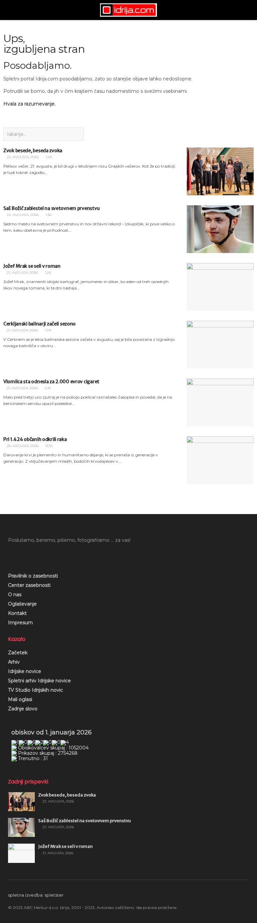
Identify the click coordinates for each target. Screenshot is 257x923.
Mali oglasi (20, 699)
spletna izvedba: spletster (36, 895)
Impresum (20, 623)
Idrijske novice (24, 671)
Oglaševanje (22, 604)
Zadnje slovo (22, 709)
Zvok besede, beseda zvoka (32, 151)
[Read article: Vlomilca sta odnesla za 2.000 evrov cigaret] (220, 402)
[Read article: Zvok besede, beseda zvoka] (220, 171)
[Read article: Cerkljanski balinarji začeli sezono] (220, 345)
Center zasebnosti (29, 585)
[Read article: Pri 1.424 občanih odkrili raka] (220, 460)
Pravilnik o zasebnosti (33, 576)
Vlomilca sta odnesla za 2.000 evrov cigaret (51, 382)
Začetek (17, 653)
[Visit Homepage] (128, 10)
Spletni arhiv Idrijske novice (39, 681)
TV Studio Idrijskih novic (35, 690)
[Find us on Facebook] (10, 555)
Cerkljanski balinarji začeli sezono (39, 324)
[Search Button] (246, 10)
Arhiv (14, 662)
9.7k (49, 446)
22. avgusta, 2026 (22, 157)
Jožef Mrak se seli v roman (32, 266)
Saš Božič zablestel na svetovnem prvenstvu (51, 208)
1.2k (47, 272)
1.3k (48, 215)
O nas (14, 595)
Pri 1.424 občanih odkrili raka (35, 439)
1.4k (48, 157)
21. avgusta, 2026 (22, 272)
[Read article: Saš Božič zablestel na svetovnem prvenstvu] (220, 229)
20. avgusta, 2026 (22, 446)
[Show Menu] (11, 10)
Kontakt (17, 613)
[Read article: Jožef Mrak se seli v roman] (220, 287)
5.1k (47, 388)
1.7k (47, 330)
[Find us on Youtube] (21, 555)
